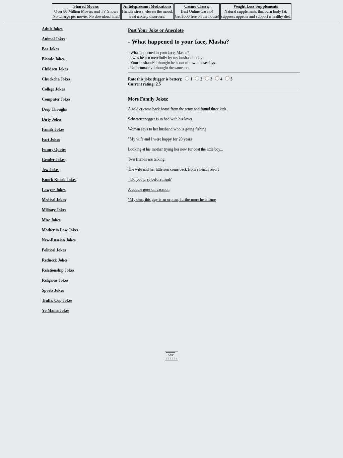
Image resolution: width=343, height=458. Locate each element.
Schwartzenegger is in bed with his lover (160, 119)
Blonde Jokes (53, 59)
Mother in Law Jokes (60, 230)
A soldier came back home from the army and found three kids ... (179, 109)
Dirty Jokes (52, 119)
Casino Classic (196, 6)
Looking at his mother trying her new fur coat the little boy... (175, 149)
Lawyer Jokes (54, 189)
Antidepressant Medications (147, 6)
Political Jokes (54, 250)
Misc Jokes (51, 220)
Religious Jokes (55, 280)
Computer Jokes (56, 99)
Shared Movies (86, 6)
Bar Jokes (50, 49)
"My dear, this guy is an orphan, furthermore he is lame (172, 199)
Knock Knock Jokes (59, 179)
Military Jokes (54, 210)
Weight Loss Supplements (255, 6)
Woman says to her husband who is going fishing (167, 129)
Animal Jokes (53, 39)
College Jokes (53, 89)
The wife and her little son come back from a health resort (173, 169)
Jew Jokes (50, 169)
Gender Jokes (53, 159)
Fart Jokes (51, 139)
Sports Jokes (53, 290)
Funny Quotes (54, 149)
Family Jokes (53, 129)
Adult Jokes (52, 28)
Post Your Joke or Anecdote (156, 30)
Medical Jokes (54, 199)
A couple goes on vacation (148, 189)
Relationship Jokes (58, 270)
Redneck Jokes (55, 260)
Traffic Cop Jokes (57, 300)
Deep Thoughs (54, 109)
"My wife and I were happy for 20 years (160, 139)
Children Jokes (55, 69)
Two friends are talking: (146, 159)
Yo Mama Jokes (55, 310)
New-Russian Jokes (59, 240)
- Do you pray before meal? (150, 179)
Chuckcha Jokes (56, 79)
